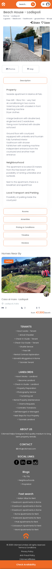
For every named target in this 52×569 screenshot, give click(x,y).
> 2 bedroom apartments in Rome (26, 506)
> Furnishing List (26, 396)
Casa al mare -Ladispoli (15, 299)
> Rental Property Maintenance (26, 400)
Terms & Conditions (27, 547)
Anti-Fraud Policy (27, 555)
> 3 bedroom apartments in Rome (26, 510)
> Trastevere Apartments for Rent (26, 518)
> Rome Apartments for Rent (26, 514)
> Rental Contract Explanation (26, 354)
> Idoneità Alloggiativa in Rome (26, 358)
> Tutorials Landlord (26, 419)
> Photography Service (26, 392)
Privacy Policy (27, 551)
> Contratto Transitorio (26, 408)
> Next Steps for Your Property (26, 415)
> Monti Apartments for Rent (26, 529)
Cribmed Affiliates (27, 559)
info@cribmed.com (27, 449)
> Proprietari (26, 484)
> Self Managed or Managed (26, 411)
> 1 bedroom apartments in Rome (26, 502)
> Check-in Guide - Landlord (26, 384)
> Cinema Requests (26, 404)
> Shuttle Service (26, 346)
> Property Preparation (26, 388)
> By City (26, 476)
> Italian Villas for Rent (26, 498)
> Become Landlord (26, 380)
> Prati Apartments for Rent (26, 522)
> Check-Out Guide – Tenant (26, 343)
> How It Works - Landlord (26, 376)
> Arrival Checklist (26, 335)
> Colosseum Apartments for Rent (26, 525)
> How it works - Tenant (26, 331)
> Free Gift (26, 350)
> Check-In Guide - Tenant (26, 339)
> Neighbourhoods (26, 480)
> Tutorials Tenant (26, 362)
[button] (10, 69)
